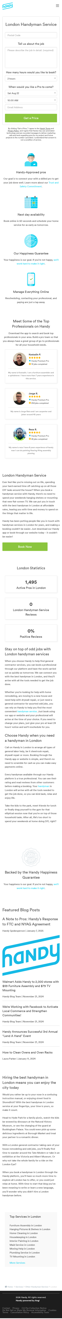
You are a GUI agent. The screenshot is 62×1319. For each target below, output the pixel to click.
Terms (5, 1312)
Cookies (52, 1310)
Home (10, 1286)
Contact (6, 1308)
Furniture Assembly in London (26, 1225)
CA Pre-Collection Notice (34, 1308)
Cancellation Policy (20, 1312)
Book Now (25, 547)
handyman (43, 786)
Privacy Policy (13, 130)
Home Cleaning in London (24, 1233)
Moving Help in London (22, 1248)
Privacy (15, 1308)
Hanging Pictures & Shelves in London (30, 1229)
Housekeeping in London (23, 1237)
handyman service (27, 711)
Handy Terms (45, 128)
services (19, 1286)
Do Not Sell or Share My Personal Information (24, 1310)
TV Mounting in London (22, 1256)
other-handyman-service (36, 1286)
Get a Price (31, 118)
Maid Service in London (22, 1244)
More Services (17, 1262)
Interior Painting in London (24, 1240)
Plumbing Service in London (25, 1252)
